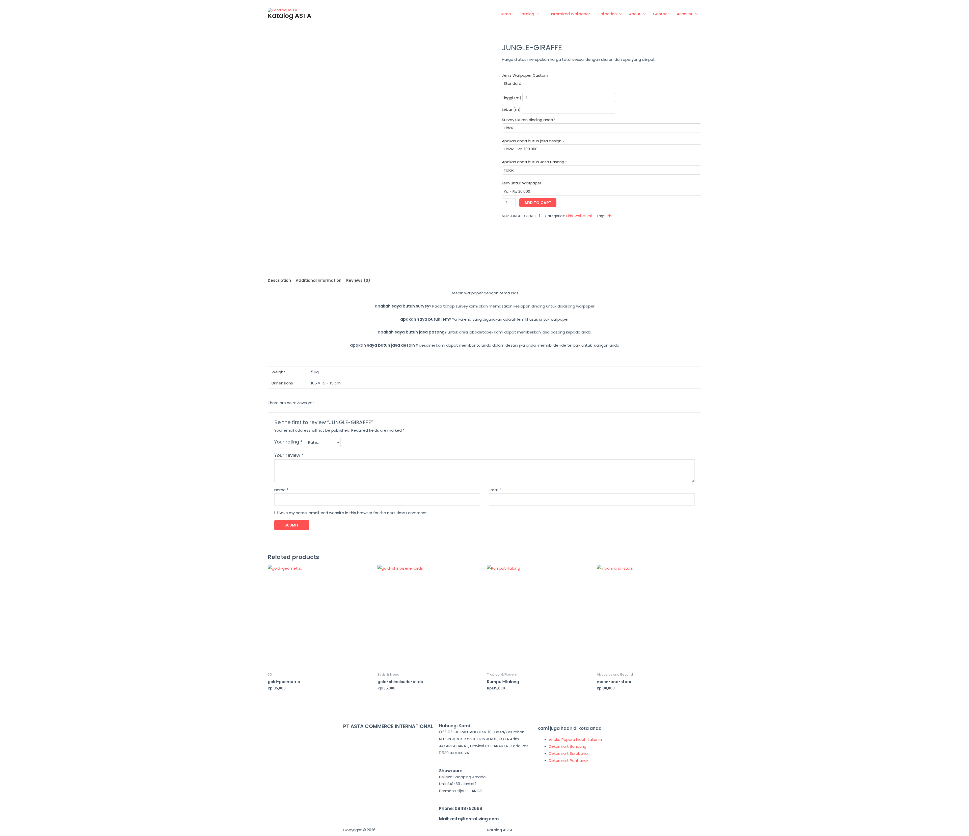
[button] (536, 13)
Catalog (526, 13)
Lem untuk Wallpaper (521, 183)
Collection (607, 13)
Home (505, 13)
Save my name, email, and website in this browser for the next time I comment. (353, 512)
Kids (569, 216)
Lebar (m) (512, 109)
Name (281, 489)
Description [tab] (279, 280)
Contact (661, 13)
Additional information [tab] (318, 280)
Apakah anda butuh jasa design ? (533, 141)
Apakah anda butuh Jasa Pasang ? (534, 161)
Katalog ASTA (289, 15)
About (635, 13)
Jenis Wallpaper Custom (525, 75)
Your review (289, 455)
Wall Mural (583, 216)
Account (685, 13)
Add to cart (537, 202)
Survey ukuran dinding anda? (528, 119)
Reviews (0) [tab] (358, 280)
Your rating (288, 442)
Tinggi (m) (512, 97)
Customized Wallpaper (568, 13)
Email (495, 489)
